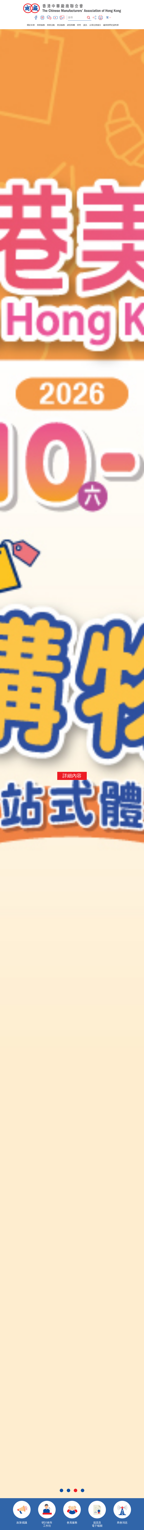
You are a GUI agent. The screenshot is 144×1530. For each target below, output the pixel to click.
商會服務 (41, 25)
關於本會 (31, 25)
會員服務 (61, 25)
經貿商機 (71, 25)
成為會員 (72, 776)
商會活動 (51, 25)
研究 (79, 25)
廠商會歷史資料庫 (111, 25)
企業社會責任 (95, 25)
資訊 (85, 25)
